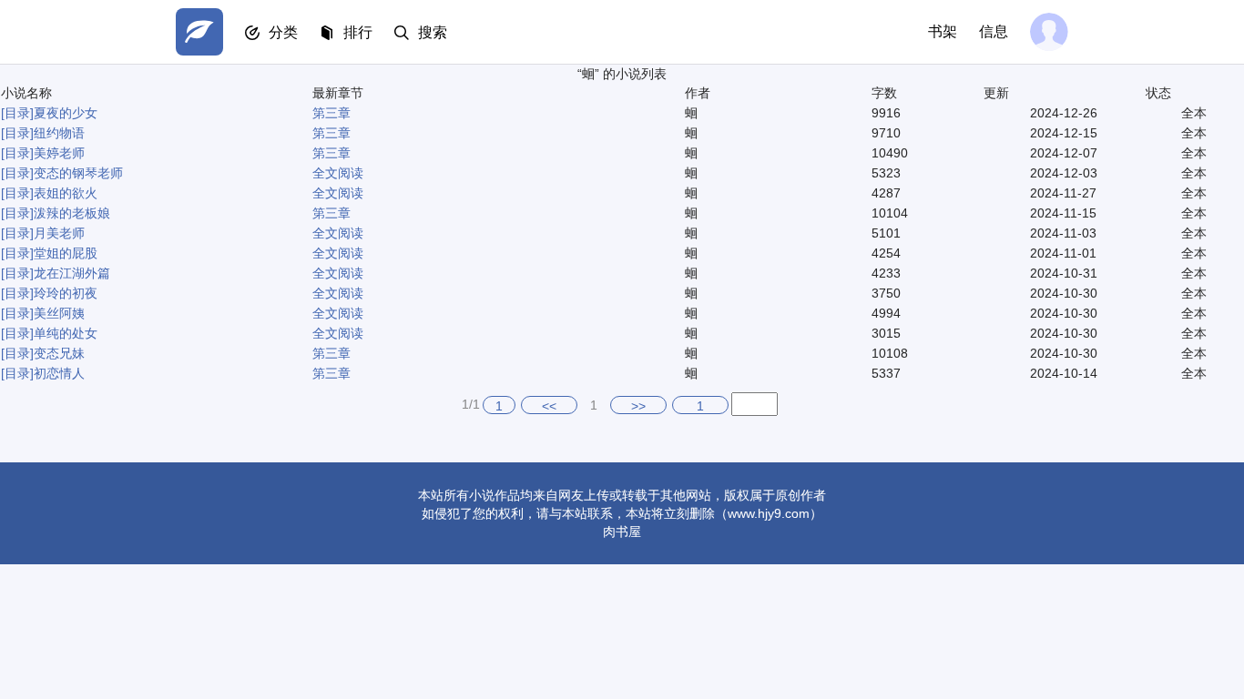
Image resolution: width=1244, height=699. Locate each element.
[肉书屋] (199, 32)
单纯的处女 (65, 333)
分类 (283, 32)
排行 (357, 32)
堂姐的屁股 (65, 253)
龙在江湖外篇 (72, 273)
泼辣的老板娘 (72, 213)
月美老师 (59, 233)
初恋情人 (59, 373)
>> (638, 406)
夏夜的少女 (65, 113)
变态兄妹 (59, 353)
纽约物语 (59, 133)
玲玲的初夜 (65, 293)
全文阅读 (337, 173)
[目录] (17, 113)
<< (549, 406)
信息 (993, 31)
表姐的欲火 (65, 193)
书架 (942, 31)
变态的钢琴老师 (78, 173)
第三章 (331, 113)
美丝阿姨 (59, 313)
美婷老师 (59, 153)
